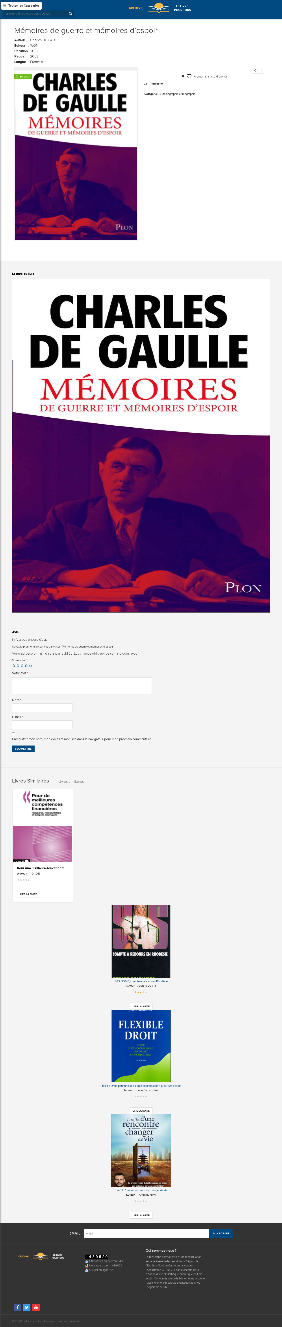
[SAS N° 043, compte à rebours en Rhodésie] (141, 941)
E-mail (17, 717)
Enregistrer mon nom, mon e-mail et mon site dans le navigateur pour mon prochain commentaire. (82, 739)
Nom (16, 700)
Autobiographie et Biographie (177, 94)
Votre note (19, 660)
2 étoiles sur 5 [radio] (18, 665)
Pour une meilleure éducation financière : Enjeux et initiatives (63, 868)
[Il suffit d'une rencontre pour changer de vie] (141, 1150)
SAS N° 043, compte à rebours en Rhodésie (141, 981)
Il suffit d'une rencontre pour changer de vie (141, 1190)
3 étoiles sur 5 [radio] (22, 665)
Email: (75, 1233)
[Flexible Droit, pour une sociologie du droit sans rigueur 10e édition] (141, 1046)
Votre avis (20, 673)
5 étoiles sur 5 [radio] (30, 665)
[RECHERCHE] (70, 13)
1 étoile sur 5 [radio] (13, 665)
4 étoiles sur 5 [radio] (26, 665)
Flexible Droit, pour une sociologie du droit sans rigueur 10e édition (141, 1085)
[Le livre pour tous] (160, 7)
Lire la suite (28, 894)
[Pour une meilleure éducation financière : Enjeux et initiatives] (42, 826)
